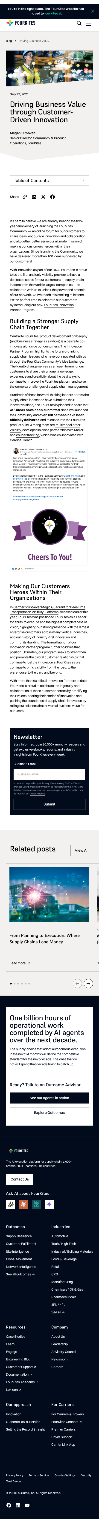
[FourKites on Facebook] (9, 1505)
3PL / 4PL (58, 1305)
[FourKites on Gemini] (49, 1204)
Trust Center (13, 1481)
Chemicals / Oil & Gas (67, 1289)
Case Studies (15, 1336)
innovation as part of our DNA (38, 270)
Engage (11, 1352)
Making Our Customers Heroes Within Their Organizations (44, 202)
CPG (54, 1274)
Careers (57, 1367)
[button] (88, 23)
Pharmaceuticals (63, 1297)
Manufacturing (62, 1282)
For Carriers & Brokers (67, 1414)
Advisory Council (63, 1352)
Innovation (13, 1414)
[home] (20, 23)
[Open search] (79, 23)
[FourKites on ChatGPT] (10, 1204)
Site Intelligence (17, 1251)
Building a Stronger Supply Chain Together (47, 191)
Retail (55, 1267)
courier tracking (27, 435)
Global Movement (19, 1259)
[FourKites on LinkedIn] (18, 1505)
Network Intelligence (21, 1267)
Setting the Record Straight (25, 1429)
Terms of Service (39, 1475)
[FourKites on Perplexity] (36, 1204)
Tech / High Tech (63, 1244)
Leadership (59, 1344)
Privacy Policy (14, 1475)
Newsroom (59, 1359)
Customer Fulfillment (21, 1244)
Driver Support (61, 1437)
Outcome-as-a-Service (23, 1422)
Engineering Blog (18, 1359)
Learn (10, 1344)
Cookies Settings (65, 1475)
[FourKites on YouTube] (27, 1505)
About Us (58, 1336)
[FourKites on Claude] (23, 1204)
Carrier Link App (63, 1444)
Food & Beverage (64, 1259)
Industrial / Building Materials (72, 1251)
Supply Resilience (19, 1236)
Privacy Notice (37, 793)
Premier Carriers (63, 1429)
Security (86, 1475)
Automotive (59, 1236)
